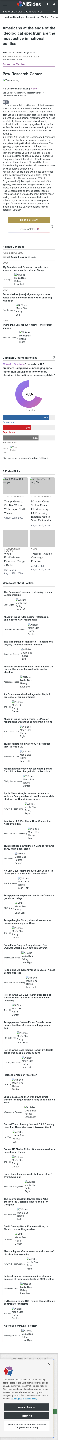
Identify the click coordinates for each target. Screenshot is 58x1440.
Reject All (26, 1415)
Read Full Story (29, 220)
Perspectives (32, 17)
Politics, (8, 52)
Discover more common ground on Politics (24, 458)
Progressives (30, 52)
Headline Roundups (14, 17)
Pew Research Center (12, 59)
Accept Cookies (26, 1406)
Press (31, 1358)
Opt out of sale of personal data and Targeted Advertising (27, 1426)
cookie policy (31, 1398)
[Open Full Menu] (5, 4)
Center (34, 88)
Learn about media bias (13, 95)
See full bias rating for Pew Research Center (22, 92)
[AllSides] (29, 4)
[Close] (49, 1364)
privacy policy (17, 1398)
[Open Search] (54, 4)
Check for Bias (27, 229)
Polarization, (18, 52)
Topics (44, 17)
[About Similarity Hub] (54, 357)
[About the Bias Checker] (52, 226)
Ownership (41, 1358)
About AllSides (18, 1358)
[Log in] (47, 4)
